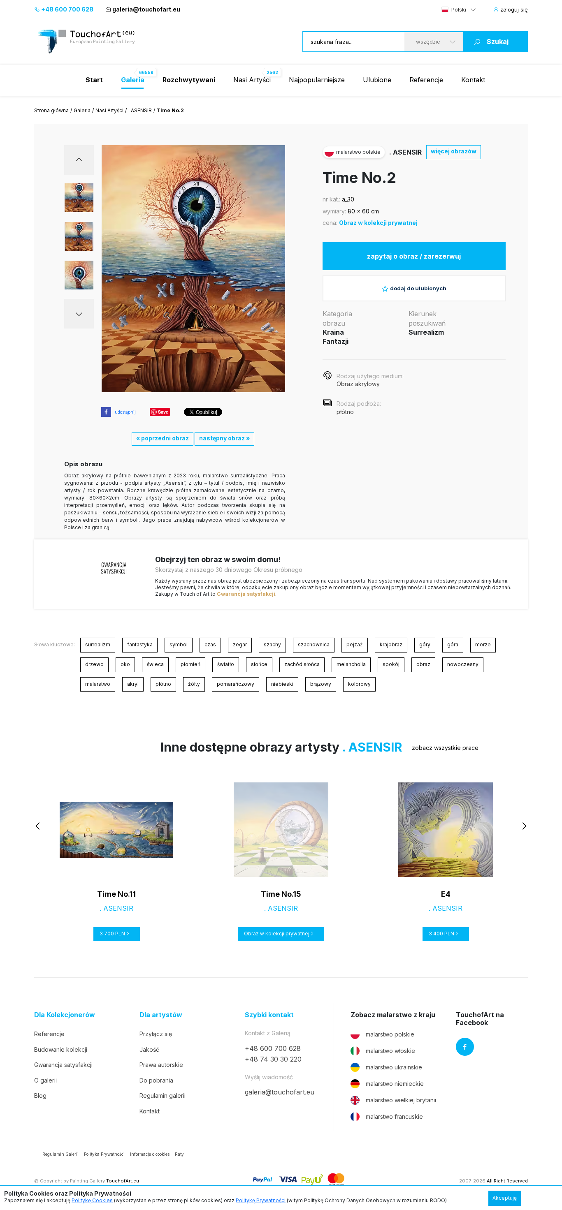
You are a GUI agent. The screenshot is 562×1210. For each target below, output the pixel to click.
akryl (133, 684)
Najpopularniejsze (317, 80)
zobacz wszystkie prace (445, 747)
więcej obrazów (453, 151)
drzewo (94, 664)
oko (125, 664)
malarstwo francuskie (394, 1116)
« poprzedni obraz (162, 438)
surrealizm (97, 644)
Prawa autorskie (161, 1064)
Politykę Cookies (92, 1200)
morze (483, 644)
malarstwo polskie (390, 1034)
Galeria (82, 110)
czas (210, 644)
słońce (259, 664)
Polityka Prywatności (104, 1154)
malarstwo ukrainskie (394, 1067)
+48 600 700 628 (66, 9)
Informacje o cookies (150, 1154)
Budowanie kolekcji (60, 1049)
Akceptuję (504, 1198)
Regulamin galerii (162, 1095)
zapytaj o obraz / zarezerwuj (414, 256)
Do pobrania (156, 1080)
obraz (423, 664)
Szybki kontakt (269, 1015)
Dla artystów (160, 1015)
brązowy (320, 684)
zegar (240, 644)
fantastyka (140, 644)
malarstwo (97, 684)
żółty (194, 684)
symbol (179, 644)
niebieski (282, 684)
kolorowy (359, 684)
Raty (179, 1154)
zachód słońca (302, 664)
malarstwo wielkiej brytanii (401, 1100)
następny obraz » (224, 438)
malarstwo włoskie (390, 1050)
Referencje (426, 80)
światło (225, 664)
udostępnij (125, 412)
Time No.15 (281, 894)
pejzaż (354, 644)
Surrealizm (426, 332)
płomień (190, 664)
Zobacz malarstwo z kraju (393, 1015)
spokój (391, 664)
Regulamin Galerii (60, 1154)
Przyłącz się (155, 1033)
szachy (272, 644)
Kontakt (473, 80)
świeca (155, 664)
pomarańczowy (235, 684)
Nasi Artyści (252, 80)
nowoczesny (462, 664)
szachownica (314, 644)
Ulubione (377, 80)
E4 (446, 894)
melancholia (351, 664)
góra (452, 644)
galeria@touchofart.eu (146, 9)
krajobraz (391, 644)
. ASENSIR (140, 110)
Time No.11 (116, 894)
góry (424, 644)
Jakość (149, 1049)
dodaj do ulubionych (418, 288)
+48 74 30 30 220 (273, 1059)
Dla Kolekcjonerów (64, 1015)
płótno (163, 684)
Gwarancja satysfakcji (246, 594)
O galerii (45, 1080)
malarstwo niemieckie (395, 1083)
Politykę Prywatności (261, 1200)
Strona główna (51, 110)
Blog (40, 1095)
